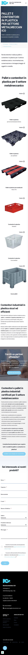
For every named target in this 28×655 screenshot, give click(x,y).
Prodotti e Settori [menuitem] (6, 615)
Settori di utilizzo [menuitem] (7, 627)
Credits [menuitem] (22, 642)
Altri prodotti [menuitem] (6, 624)
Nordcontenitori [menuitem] (19, 614)
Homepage (5, 44)
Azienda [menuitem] (16, 617)
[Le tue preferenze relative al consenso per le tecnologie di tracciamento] (2, 652)
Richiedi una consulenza (14, 372)
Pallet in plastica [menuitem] (7, 618)
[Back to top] (5, 648)
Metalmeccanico (7, 46)
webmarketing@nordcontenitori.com (12, 608)
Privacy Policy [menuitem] (5, 642)
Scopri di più (13, 119)
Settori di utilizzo (13, 44)
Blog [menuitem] (15, 620)
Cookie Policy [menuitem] (15, 642)
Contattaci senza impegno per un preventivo (14, 453)
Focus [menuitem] (15, 622)
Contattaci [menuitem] (16, 624)
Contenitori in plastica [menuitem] (6, 621)
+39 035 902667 (7, 605)
